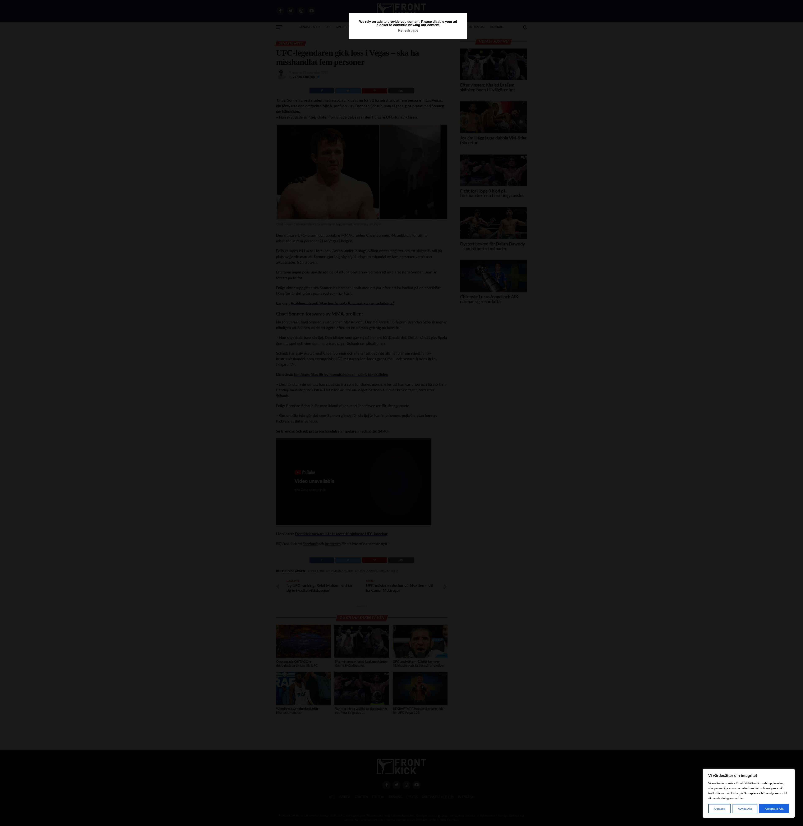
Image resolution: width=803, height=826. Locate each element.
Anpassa (719, 808)
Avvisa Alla (745, 808)
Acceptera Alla (774, 808)
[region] (749, 793)
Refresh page (408, 30)
